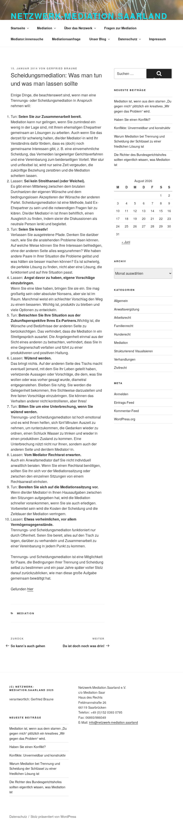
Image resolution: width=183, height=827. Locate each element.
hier (30, 588)
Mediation (44, 28)
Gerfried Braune (62, 68)
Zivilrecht (120, 367)
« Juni (126, 242)
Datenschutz (127, 39)
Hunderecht (122, 334)
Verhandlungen (124, 359)
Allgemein (121, 300)
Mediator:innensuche (27, 39)
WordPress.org (124, 419)
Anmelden (121, 394)
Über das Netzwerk (78, 28)
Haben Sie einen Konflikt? (132, 119)
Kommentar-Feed (126, 410)
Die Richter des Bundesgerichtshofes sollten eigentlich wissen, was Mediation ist (142, 159)
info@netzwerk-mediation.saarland (113, 722)
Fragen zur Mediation (120, 28)
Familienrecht (123, 325)
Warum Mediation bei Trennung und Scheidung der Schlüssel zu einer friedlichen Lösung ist (139, 141)
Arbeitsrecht (122, 317)
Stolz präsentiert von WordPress (53, 816)
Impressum (157, 39)
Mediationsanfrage (66, 39)
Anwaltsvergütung (126, 309)
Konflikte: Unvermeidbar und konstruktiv (142, 127)
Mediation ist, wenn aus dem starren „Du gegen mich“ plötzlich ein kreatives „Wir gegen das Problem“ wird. (142, 106)
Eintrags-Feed (124, 402)
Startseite (18, 28)
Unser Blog (97, 39)
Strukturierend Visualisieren (133, 351)
